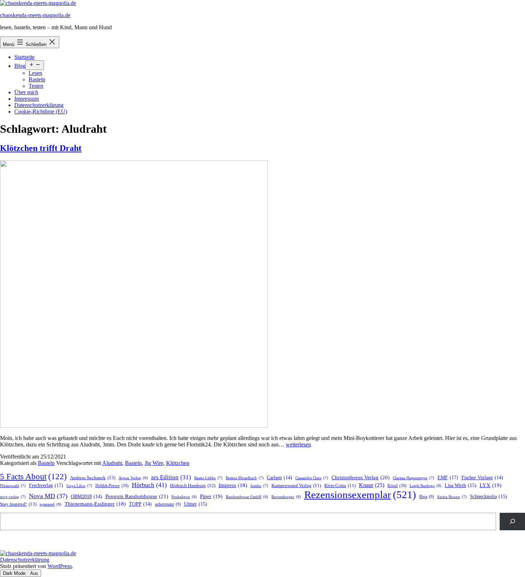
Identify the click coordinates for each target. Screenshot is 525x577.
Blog (19, 66)
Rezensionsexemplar (360, 494)
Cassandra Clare (311, 478)
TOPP (140, 504)
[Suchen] (512, 521)
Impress (233, 485)
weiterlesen (298, 444)
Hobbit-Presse (112, 485)
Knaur (371, 485)
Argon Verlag (133, 478)
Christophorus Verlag (360, 477)
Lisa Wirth (460, 485)
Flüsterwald (13, 486)
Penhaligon (184, 497)
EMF (448, 477)
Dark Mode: (15, 573)
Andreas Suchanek (92, 477)
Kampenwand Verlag (296, 485)
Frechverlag (46, 485)
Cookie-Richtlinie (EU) (40, 111)
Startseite (24, 57)
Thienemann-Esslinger (95, 504)
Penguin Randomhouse (136, 496)
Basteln (37, 79)
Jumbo (259, 486)
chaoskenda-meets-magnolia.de (35, 15)
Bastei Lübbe (208, 478)
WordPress (60, 566)
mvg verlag (13, 497)
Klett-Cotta (340, 485)
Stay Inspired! (18, 504)
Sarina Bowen (452, 497)
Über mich (26, 92)
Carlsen (279, 477)
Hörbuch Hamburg (192, 485)
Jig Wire (154, 463)
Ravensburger (286, 497)
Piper (211, 496)
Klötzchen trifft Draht (40, 148)
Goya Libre (79, 486)
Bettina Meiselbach (245, 478)
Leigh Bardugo (425, 486)
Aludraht (112, 463)
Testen (36, 86)
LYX (490, 485)
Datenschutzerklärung (39, 105)
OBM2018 (86, 496)
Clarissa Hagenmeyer (413, 478)
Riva (426, 497)
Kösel (397, 485)
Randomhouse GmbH (247, 497)
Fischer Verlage (482, 477)
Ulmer (195, 504)
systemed (50, 504)
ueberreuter (168, 504)
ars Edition (171, 477)
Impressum (26, 99)
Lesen (35, 73)
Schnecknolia (488, 496)
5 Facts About (33, 476)
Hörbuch (149, 485)
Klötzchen (177, 463)
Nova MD (48, 496)
